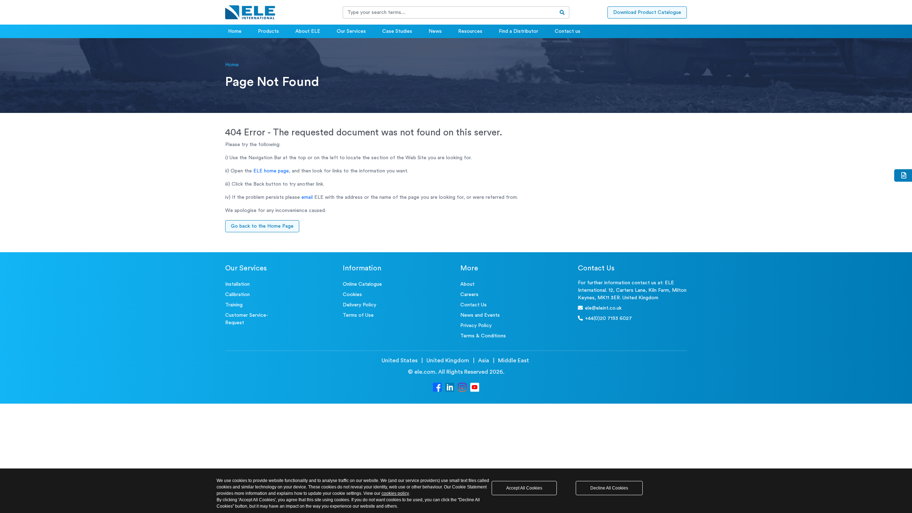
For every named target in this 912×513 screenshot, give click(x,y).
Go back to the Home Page (262, 226)
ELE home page (271, 171)
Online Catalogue (362, 284)
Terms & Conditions (483, 335)
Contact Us (473, 304)
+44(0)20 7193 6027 (608, 318)
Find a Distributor (518, 31)
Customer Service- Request (246, 319)
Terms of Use (358, 315)
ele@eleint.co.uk (603, 308)
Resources (470, 31)
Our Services (351, 31)
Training (234, 304)
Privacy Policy (476, 325)
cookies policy (395, 493)
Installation (237, 284)
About (467, 284)
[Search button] (562, 12)
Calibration (237, 294)
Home (235, 31)
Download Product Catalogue (647, 12)
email (307, 197)
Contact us (567, 31)
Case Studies (397, 31)
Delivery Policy (359, 304)
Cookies (352, 294)
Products (268, 31)
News (435, 31)
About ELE (307, 31)
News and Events (480, 315)
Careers (469, 294)
